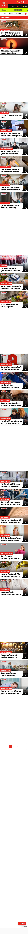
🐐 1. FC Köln (12, 6)
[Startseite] (1, 13)
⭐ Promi (25, 6)
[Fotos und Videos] (19, 2)
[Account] (21, 2)
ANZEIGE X (24, 926)
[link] (4, 4)
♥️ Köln (18, 6)
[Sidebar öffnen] (25, 2)
